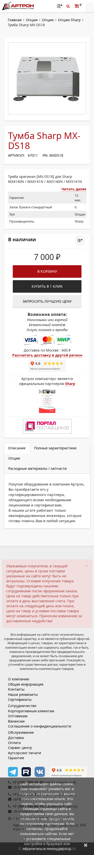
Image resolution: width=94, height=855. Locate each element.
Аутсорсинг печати (24, 752)
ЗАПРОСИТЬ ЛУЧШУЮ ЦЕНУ (47, 301)
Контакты (16, 689)
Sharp (70, 383)
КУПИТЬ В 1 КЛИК (47, 286)
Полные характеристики (55, 448)
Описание (17, 448)
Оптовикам (17, 716)
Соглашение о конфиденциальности (39, 726)
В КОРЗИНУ (47, 271)
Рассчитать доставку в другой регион (47, 355)
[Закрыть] (86, 845)
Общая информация (25, 684)
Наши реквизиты (23, 694)
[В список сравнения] (59, 6)
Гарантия (16, 757)
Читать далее (73, 189)
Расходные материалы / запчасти (37, 468)
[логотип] (18, 5)
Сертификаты (20, 699)
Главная (15, 19)
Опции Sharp (69, 19)
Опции (32, 19)
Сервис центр (20, 747)
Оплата (14, 742)
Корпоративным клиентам (31, 711)
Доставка (16, 737)
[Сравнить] (79, 240)
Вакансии (16, 721)
